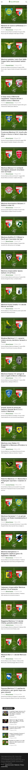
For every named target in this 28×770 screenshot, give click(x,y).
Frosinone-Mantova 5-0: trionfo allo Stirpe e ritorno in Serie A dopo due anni (14, 134)
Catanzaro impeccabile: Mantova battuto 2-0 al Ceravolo (13, 588)
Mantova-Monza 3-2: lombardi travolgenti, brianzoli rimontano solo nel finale (12, 170)
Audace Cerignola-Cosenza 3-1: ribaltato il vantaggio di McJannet (17, 735)
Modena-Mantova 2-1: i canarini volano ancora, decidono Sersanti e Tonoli (14, 340)
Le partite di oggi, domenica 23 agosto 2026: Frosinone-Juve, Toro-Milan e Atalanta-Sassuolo (17, 713)
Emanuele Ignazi (10, 65)
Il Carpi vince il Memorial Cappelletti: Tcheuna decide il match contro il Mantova (12, 98)
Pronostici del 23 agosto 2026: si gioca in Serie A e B (17, 727)
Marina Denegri (9, 29)
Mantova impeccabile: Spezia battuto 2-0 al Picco (11, 272)
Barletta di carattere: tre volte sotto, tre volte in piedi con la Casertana (17, 742)
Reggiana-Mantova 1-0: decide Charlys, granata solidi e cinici (12, 622)
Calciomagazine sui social (7, 764)
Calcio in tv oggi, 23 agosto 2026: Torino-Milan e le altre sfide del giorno (16, 721)
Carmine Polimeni (10, 484)
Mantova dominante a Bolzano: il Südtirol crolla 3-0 (13, 204)
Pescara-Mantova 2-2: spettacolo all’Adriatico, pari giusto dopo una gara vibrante (13, 690)
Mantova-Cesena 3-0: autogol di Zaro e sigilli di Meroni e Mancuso (13, 375)
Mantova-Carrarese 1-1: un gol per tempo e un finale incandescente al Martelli (14, 518)
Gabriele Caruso (10, 102)
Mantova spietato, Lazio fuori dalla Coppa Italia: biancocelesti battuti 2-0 (13, 61)
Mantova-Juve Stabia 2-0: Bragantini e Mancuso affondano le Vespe (14, 445)
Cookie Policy (4, 766)
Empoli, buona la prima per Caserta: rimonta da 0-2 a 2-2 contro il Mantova (11, 409)
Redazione (17, 764)
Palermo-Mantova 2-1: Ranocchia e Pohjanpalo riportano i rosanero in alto (14, 481)
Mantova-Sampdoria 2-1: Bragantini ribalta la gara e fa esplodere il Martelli (11, 553)
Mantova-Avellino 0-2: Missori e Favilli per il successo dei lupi (12, 238)
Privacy (22, 764)
